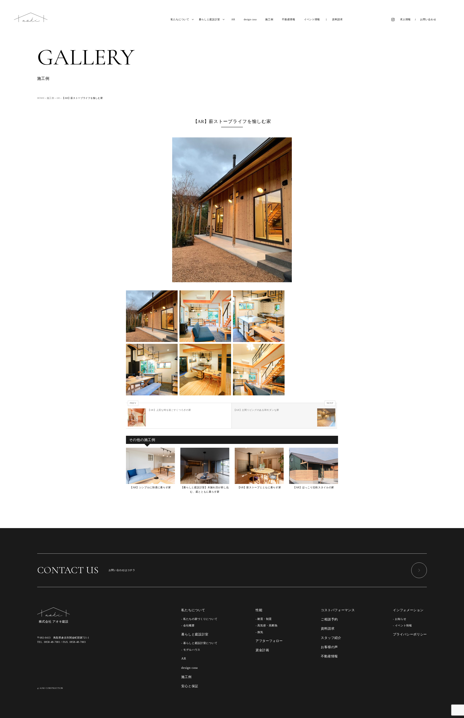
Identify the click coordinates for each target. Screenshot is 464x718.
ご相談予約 (329, 619)
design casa (250, 19)
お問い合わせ (428, 19)
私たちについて (180, 19)
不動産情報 (288, 19)
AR (233, 19)
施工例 (269, 19)
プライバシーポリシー (410, 634)
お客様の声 (329, 647)
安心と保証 (189, 686)
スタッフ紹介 (331, 638)
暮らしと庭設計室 (209, 19)
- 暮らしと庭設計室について (199, 642)
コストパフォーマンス (338, 610)
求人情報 (405, 19)
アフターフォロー (269, 641)
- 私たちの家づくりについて (199, 618)
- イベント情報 (402, 625)
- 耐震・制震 (264, 618)
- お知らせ (399, 618)
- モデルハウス (190, 649)
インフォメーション (408, 610)
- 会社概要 (187, 625)
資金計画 (262, 650)
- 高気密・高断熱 (266, 625)
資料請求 (337, 19)
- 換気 (259, 632)
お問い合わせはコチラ (86, 570)
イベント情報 (312, 19)
